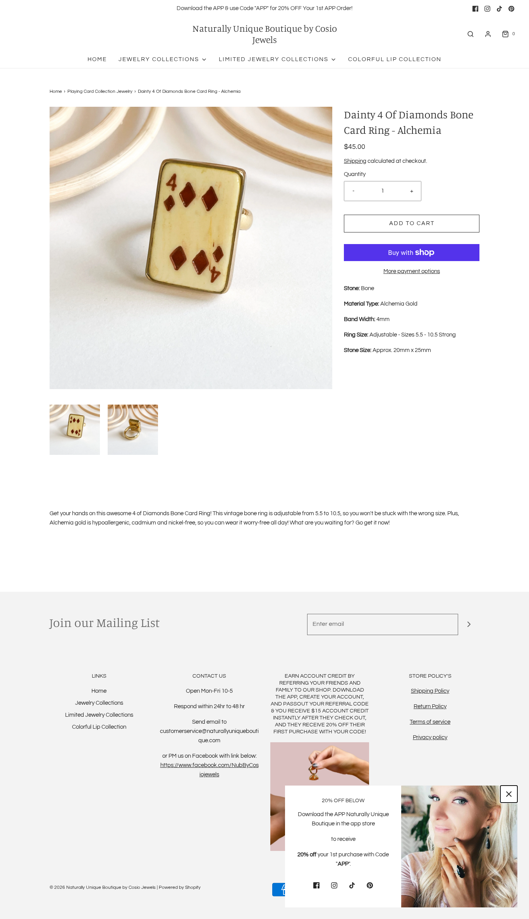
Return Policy (430, 706)
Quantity (355, 174)
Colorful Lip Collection (394, 59)
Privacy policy (430, 737)
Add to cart (412, 223)
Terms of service (430, 722)
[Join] (468, 624)
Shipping (355, 161)
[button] (75, 430)
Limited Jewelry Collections (99, 715)
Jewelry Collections (99, 703)
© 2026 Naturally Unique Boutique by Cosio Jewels (103, 887)
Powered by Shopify (180, 887)
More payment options (411, 271)
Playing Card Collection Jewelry (99, 91)
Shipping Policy (430, 691)
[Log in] (488, 34)
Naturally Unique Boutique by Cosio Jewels (264, 34)
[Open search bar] (470, 34)
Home (97, 59)
